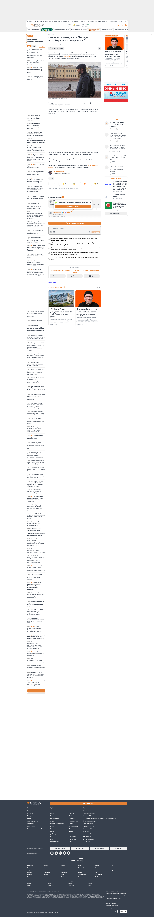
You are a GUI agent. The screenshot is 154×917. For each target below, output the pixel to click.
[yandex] (68, 853)
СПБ (33, 46)
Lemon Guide (90, 21)
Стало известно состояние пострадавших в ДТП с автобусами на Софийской (35, 39)
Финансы (72, 834)
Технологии (72, 829)
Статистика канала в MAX (34, 829)
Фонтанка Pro (87, 811)
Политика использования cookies (113, 898)
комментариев (57, 48)
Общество (72, 813)
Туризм (71, 831)
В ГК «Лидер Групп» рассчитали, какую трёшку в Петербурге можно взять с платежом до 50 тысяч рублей (60, 313)
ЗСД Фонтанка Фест (101, 21)
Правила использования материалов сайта (116, 896)
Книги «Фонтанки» (88, 826)
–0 (99, 219)
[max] (52, 853)
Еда (51, 836)
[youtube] (64, 853)
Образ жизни (73, 811)
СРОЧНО (30, 35)
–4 (99, 209)
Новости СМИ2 (53, 282)
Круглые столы (87, 836)
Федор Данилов (59, 171)
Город (52, 831)
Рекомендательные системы (112, 900)
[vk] (60, 853)
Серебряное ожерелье (64, 21)
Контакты (30, 813)
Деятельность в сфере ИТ (111, 903)
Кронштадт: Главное (89, 834)
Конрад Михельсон (57, 212)
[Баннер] (47, 29)
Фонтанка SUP (31, 21)
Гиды (51, 829)
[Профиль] (126, 25)
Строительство (73, 826)
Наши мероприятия (32, 821)
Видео (52, 821)
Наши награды (109, 908)
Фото (70, 841)
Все (29, 46)
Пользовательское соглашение (113, 891)
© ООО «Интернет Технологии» (67, 911)
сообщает (67, 56)
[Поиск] (118, 25)
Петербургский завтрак (115, 21)
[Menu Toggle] (28, 25)
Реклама (29, 818)
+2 (94, 219)
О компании (30, 823)
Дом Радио (86, 831)
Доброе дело (54, 834)
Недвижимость (54, 841)
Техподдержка (31, 816)
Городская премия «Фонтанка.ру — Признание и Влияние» (99, 818)
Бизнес (52, 816)
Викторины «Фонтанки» (57, 823)
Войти (54, 232)
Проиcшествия (73, 821)
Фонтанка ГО (53, 21)
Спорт (71, 823)
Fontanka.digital (87, 829)
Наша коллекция (88, 823)
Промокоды (116, 178)
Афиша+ (52, 813)
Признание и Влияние (79, 21)
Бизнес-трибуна (54, 818)
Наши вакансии (31, 826)
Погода (51, 178)
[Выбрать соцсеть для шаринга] (99, 48)
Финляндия (72, 836)
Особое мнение (73, 816)
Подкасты (72, 818)
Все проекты (86, 841)
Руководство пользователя (112, 905)
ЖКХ (51, 839)
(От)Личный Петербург (89, 821)
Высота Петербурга (88, 839)
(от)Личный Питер (42, 21)
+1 (94, 209)
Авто (51, 811)
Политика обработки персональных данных (116, 893)
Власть (52, 826)
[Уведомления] (122, 25)
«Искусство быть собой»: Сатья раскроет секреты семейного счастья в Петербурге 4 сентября (86, 312)
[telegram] (56, 853)
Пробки (77, 25)
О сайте (29, 811)
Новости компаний (56, 287)
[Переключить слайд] (127, 43)
